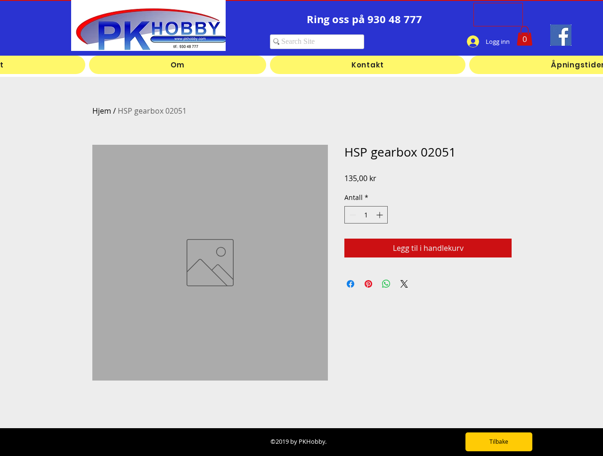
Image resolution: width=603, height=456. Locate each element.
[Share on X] (404, 284)
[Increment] (380, 215)
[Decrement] (352, 215)
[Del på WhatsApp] (386, 284)
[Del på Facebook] (350, 284)
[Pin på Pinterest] (368, 284)
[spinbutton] (366, 215)
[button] (524, 36)
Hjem (101, 111)
